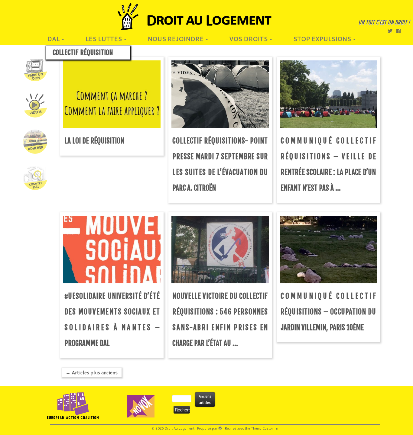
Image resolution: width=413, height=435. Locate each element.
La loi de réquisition (94, 141)
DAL (54, 38)
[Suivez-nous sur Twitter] (392, 30)
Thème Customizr (264, 428)
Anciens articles (205, 399)
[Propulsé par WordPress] (220, 427)
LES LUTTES (104, 38)
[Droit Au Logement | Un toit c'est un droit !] (206, 16)
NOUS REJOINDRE (176, 38)
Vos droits (249, 38)
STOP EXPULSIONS (323, 38)
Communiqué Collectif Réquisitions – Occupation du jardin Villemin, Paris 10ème (328, 312)
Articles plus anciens (92, 372)
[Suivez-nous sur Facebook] (400, 30)
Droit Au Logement (179, 428)
